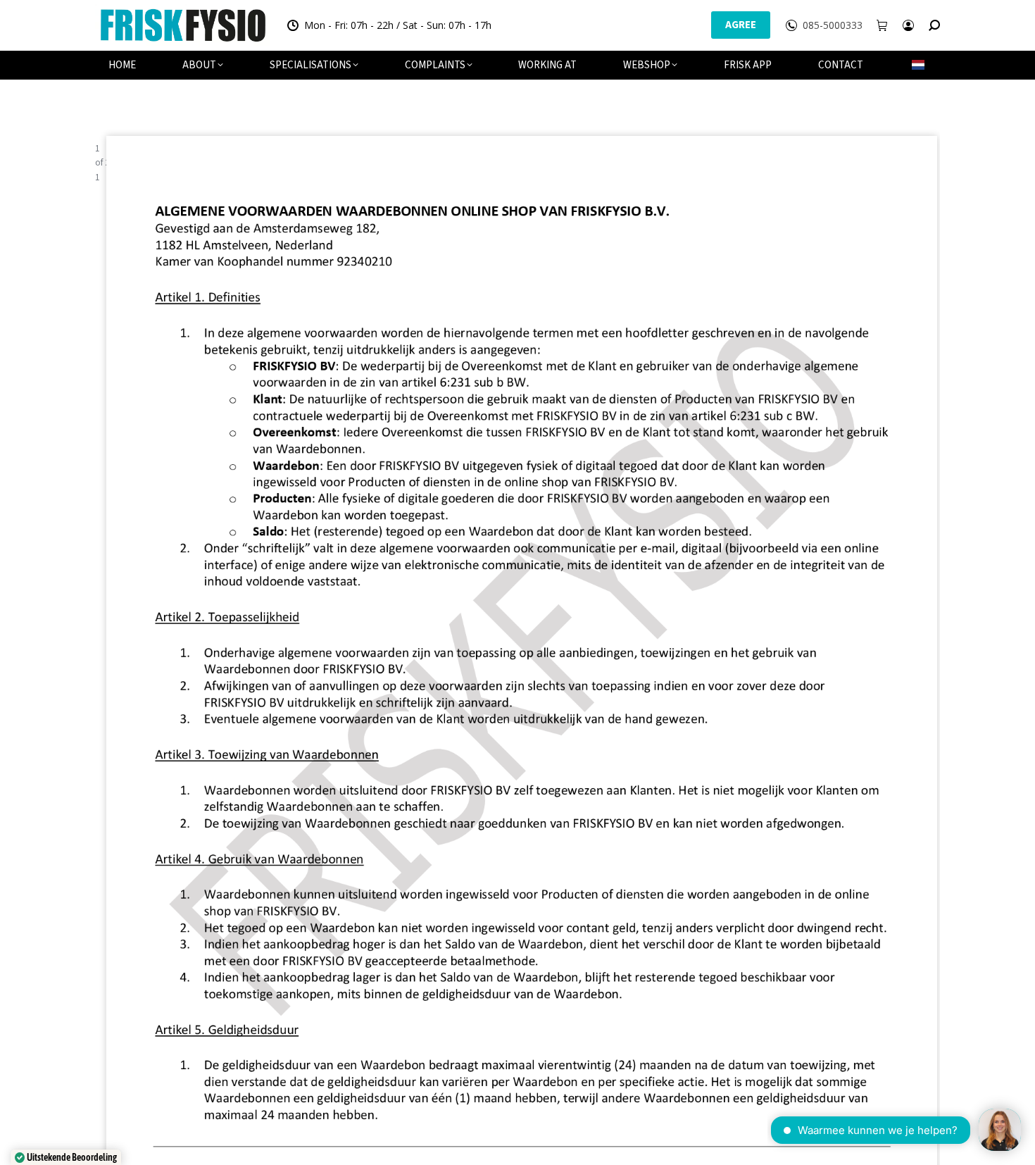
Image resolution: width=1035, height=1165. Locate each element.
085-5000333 (832, 25)
